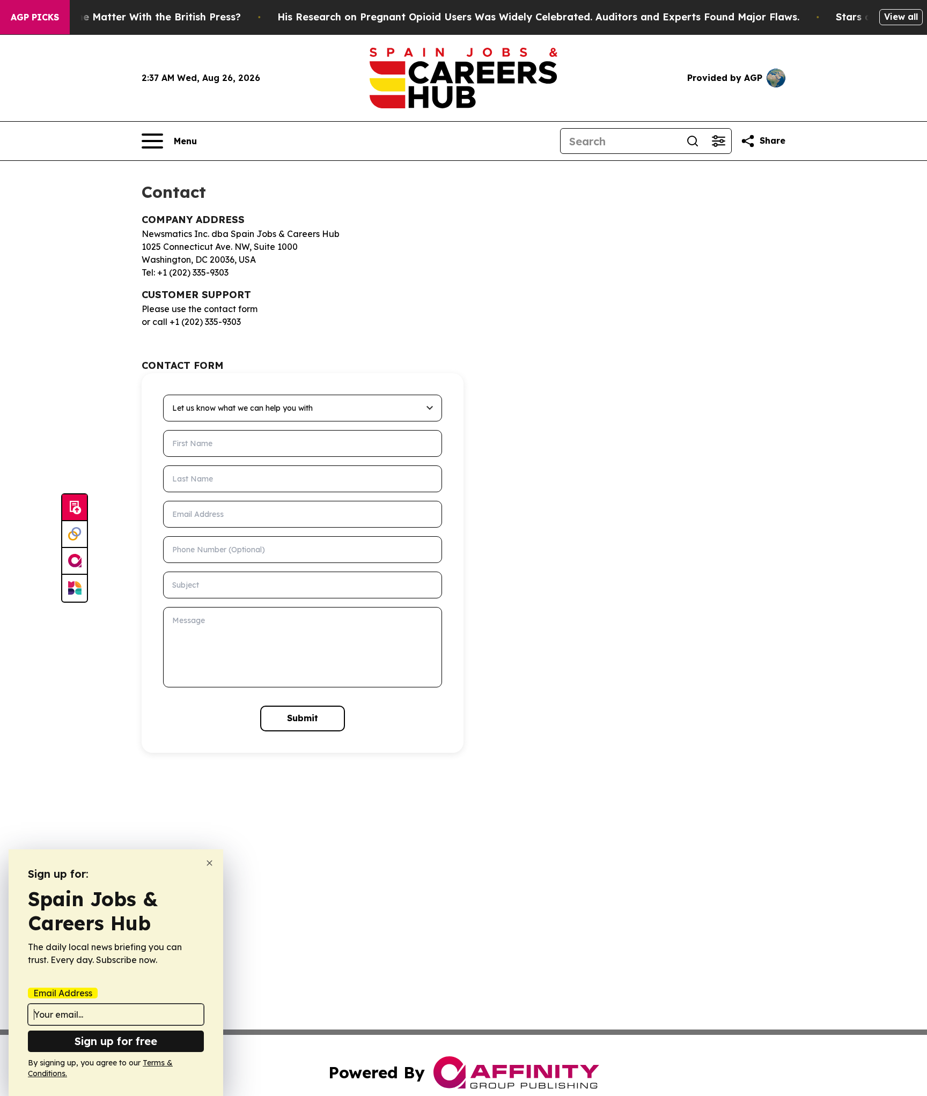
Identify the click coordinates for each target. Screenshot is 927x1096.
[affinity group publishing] (74, 561)
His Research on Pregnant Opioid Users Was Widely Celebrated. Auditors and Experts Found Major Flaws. (538, 17)
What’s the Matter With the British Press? (138, 17)
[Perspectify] (74, 534)
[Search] (692, 141)
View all (901, 16)
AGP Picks (35, 17)
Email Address (62, 993)
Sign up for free (116, 1041)
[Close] (209, 863)
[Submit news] (74, 507)
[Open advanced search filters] (718, 141)
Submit (302, 718)
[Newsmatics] (74, 588)
